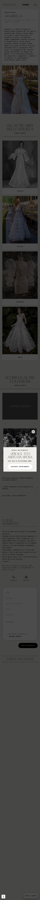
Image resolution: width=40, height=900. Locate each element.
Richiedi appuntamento (20, 467)
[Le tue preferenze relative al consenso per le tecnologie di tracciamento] (3, 896)
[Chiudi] (33, 431)
